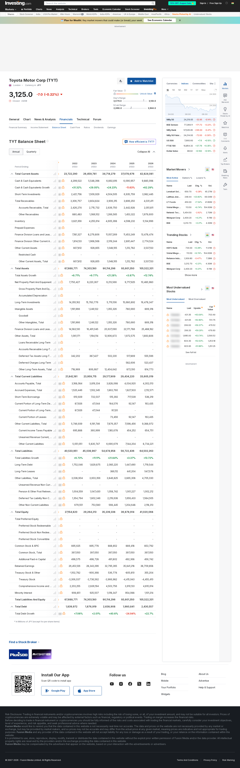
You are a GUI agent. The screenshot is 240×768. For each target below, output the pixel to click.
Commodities (199, 83)
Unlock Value (146, 93)
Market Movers (176, 169)
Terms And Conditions (187, 760)
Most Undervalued (175, 299)
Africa (166, 14)
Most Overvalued (197, 299)
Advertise (204, 680)
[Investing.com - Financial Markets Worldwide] (18, 3)
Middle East (143, 14)
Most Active (172, 178)
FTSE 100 (171, 146)
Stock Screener (132, 9)
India (38, 14)
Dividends (99, 127)
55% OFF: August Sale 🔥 (182, 3)
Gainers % (187, 178)
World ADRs (91, 14)
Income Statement (39, 127)
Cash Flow (75, 127)
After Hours (65, 14)
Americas (117, 14)
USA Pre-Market (50, 14)
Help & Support (207, 687)
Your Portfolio (168, 687)
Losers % (201, 178)
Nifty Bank (171, 130)
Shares (11, 14)
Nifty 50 (170, 119)
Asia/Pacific (156, 14)
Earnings (112, 127)
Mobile (164, 680)
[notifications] (227, 3)
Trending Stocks (177, 235)
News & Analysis (45, 119)
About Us (203, 674)
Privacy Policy (210, 760)
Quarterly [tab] (31, 151)
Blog (163, 674)
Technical (83, 119)
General (14, 119)
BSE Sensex (172, 125)
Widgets (165, 694)
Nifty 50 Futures (174, 135)
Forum (97, 119)
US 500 (170, 140)
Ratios (87, 127)
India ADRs (105, 14)
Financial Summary (18, 127)
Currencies (172, 83)
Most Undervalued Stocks (178, 289)
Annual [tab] (16, 151)
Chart (27, 119)
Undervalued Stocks (203, 14)
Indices (184, 83)
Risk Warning (228, 760)
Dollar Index (172, 151)
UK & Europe (129, 14)
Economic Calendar (112, 9)
